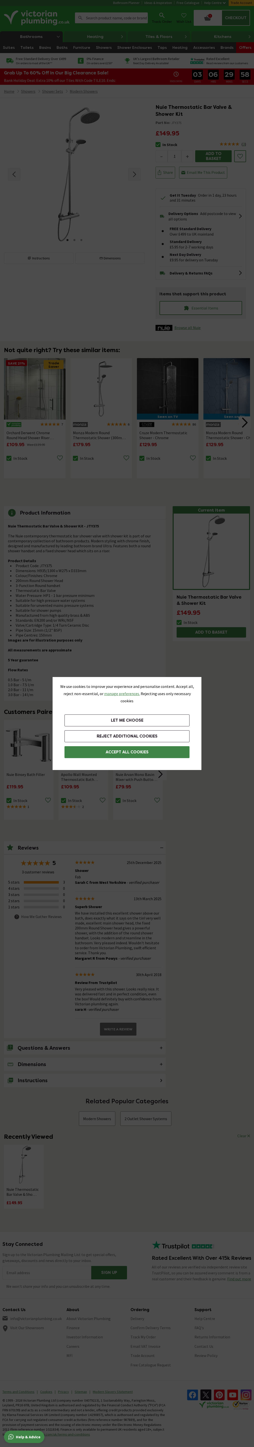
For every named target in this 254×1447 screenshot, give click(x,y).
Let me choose (127, 720)
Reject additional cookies (127, 736)
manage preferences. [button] (122, 693)
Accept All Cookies (127, 752)
